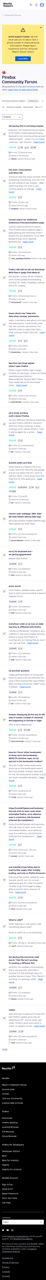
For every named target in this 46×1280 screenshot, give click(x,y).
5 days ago (27, 909)
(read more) (38, 142)
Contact (6, 1276)
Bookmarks (26, 791)
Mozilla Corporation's (17, 1236)
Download (7, 1118)
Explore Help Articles (12, 1103)
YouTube (8, 1230)
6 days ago (27, 1043)
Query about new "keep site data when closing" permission (24, 315)
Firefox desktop (10, 1122)
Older (5, 1049)
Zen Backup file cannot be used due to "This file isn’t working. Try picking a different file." (24, 960)
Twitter (5, 1094)
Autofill (24, 496)
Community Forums (12, 15)
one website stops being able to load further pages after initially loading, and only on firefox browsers (27, 870)
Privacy (5, 1267)
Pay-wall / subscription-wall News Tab (20, 171)
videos (12, 1010)
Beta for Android (10, 1160)
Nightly (5, 1165)
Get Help (6, 1202)
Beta (4, 1156)
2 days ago (33, 352)
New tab (24, 202)
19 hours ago (31, 209)
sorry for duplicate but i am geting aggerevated (20, 553)
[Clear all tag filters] (42, 101)
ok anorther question (19, 671)
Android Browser (10, 1127)
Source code (8, 1089)
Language (6, 1217)
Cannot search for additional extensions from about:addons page (26, 221)
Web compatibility (29, 534)
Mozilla (8, 1068)
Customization (27, 446)
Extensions (26, 252)
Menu (36, 5)
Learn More (23, 59)
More (37, 107)
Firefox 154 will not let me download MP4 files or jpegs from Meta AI (26, 271)
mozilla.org (7, 1258)
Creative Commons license (19, 1250)
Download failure (28, 296)
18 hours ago (29, 159)
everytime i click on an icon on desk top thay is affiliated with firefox (26, 625)
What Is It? (7, 1189)
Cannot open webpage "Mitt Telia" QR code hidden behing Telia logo (25, 515)
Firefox (14, 153)
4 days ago (28, 797)
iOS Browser (8, 1131)
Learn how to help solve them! (23, 89)
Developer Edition (11, 1151)
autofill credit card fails (20, 463)
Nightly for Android (11, 1169)
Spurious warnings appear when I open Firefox (22, 364)
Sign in (24, 943)
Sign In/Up (7, 1184)
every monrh (15, 586)
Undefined (25, 569)
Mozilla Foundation (23, 1239)
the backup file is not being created (26, 126)
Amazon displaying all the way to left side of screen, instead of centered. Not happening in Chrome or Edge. (27, 717)
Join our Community (12, 1098)
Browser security (28, 396)
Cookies (24, 346)
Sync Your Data (9, 1198)
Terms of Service (10, 1262)
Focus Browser (9, 1136)
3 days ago (26, 704)
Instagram (12, 1230)
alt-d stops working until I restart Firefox (19, 414)
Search (31, 5)
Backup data (26, 153)
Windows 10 (33, 101)
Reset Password (10, 1193)
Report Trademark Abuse (14, 1085)
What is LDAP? (16, 920)
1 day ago (42, 259)
